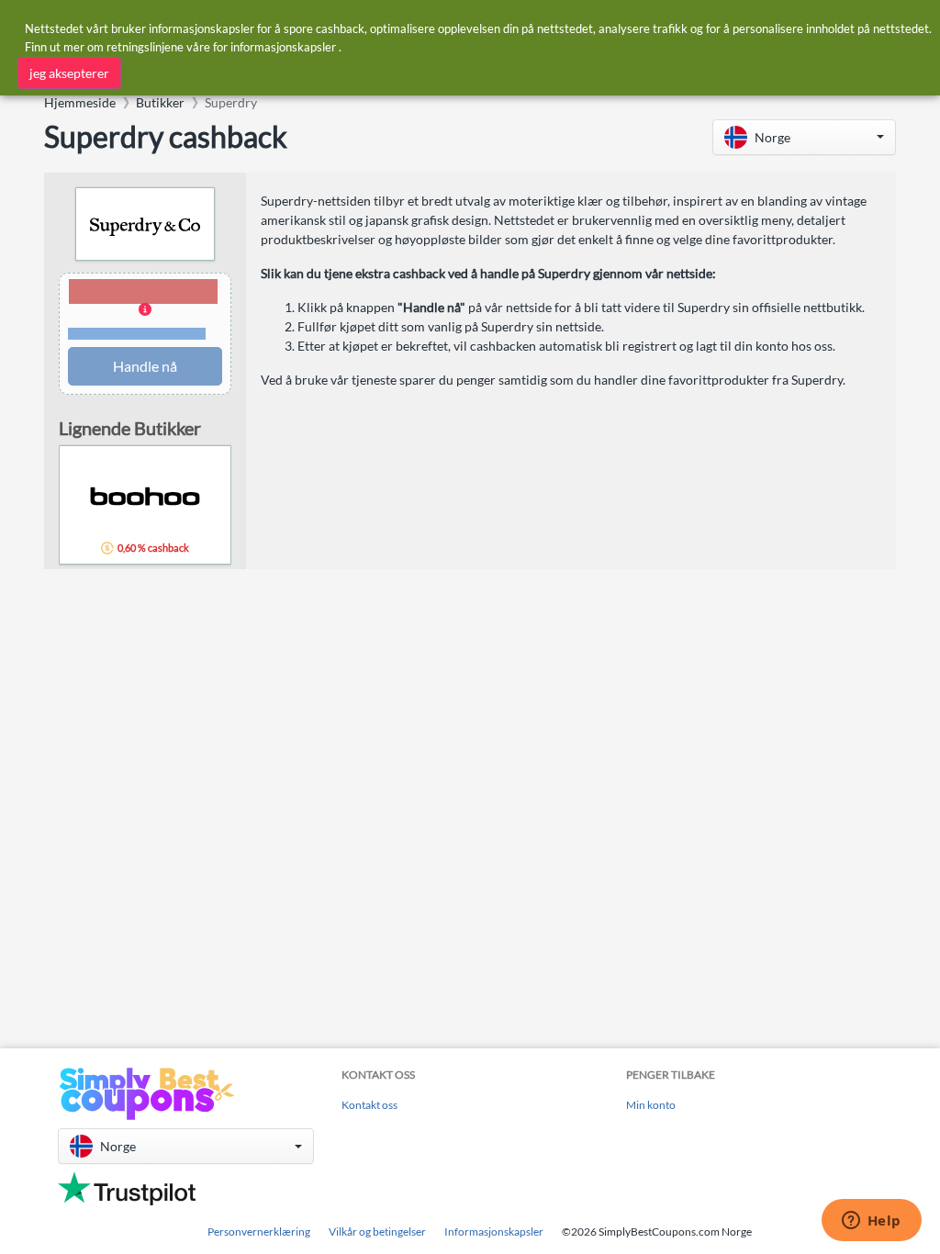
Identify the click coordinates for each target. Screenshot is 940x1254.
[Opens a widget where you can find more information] (871, 1222)
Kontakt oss (369, 1105)
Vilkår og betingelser (377, 1231)
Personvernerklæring (258, 1231)
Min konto (651, 1105)
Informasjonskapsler (493, 1231)
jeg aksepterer (69, 73)
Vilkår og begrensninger (136, 334)
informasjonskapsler (283, 46)
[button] (804, 137)
